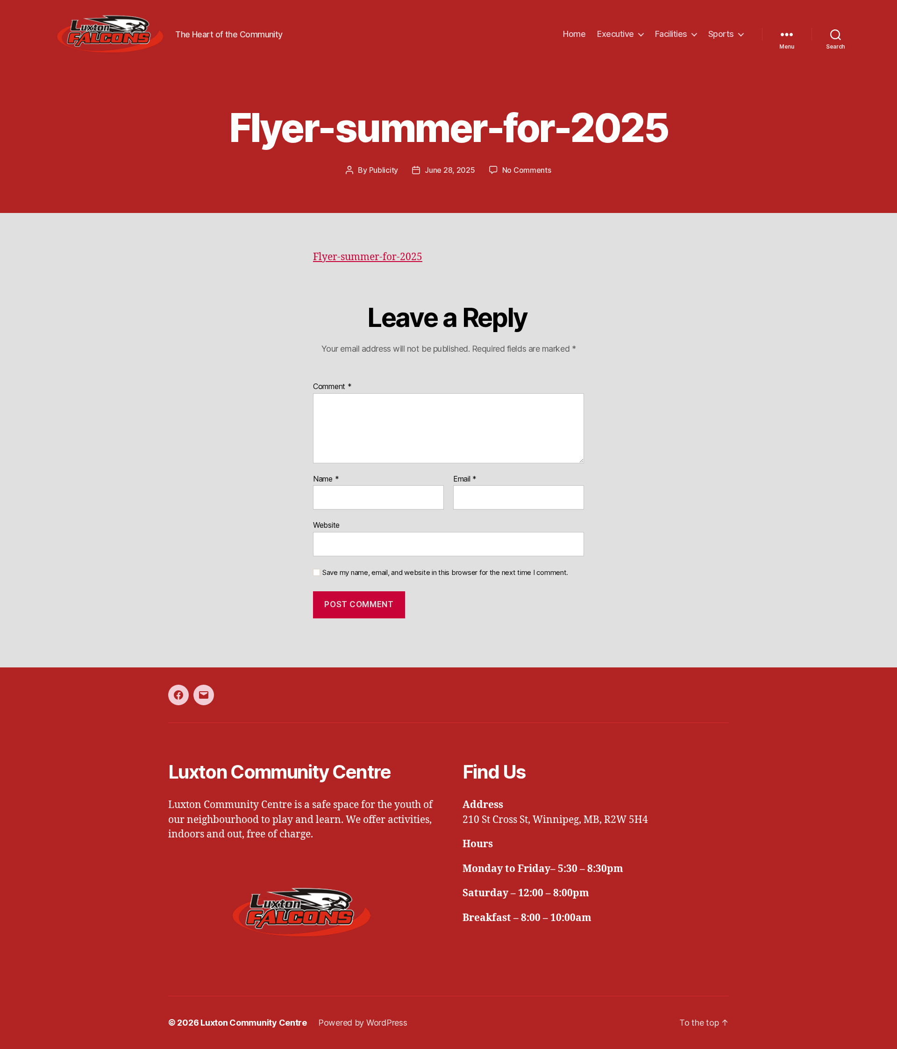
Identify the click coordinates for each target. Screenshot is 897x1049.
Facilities (671, 34)
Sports (721, 34)
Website (326, 525)
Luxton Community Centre (253, 1023)
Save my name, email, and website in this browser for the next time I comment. (445, 572)
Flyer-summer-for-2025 (367, 257)
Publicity (384, 170)
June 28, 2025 (450, 170)
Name (326, 479)
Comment (332, 387)
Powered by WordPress (362, 1023)
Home (574, 34)
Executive (615, 34)
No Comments (526, 170)
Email (465, 479)
